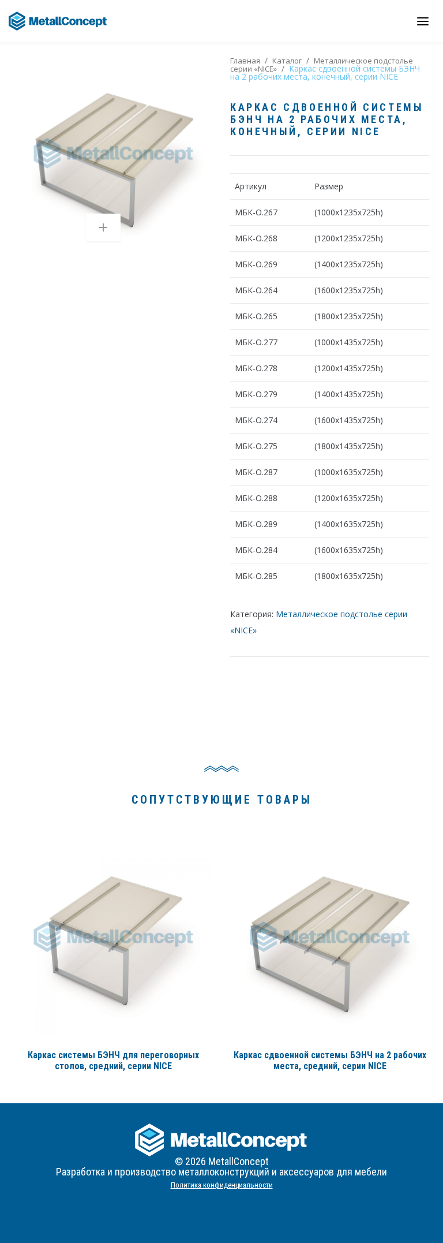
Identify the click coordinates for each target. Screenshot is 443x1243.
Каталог (287, 60)
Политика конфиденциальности (222, 1185)
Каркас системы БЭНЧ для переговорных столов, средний (113, 1061)
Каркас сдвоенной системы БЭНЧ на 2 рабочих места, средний (330, 1061)
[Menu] (422, 21)
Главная (245, 60)
